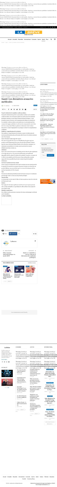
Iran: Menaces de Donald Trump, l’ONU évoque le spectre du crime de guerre (47, 133)
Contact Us (25, 27)
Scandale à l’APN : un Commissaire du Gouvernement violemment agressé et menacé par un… (35, 372)
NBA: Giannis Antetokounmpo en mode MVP (9, 254)
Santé (43, 39)
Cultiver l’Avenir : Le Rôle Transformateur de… (22, 404)
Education (52, 476)
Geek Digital (47, 483)
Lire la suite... (4, 359)
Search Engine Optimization (42, 484)
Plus (47, 39)
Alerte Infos (20, 27)
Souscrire (50, 155)
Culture (41, 476)
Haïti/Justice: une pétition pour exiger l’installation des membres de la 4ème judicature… (34, 397)
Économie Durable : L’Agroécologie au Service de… (21, 371)
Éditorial (46, 476)
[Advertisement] (28, 54)
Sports (39, 39)
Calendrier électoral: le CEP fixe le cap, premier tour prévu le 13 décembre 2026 (47, 109)
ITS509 (53, 483)
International (27, 39)
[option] (7, 378)
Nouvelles (20, 39)
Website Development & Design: (38, 483)
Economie (34, 39)
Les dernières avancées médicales (12, 230)
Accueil (16, 27)
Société (5, 266)
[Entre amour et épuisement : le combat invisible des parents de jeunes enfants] (8, 269)
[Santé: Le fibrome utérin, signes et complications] (31, 269)
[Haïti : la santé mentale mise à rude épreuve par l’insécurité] (19, 269)
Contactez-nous (31, 478)
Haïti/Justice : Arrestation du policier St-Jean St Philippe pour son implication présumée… (35, 406)
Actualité (15, 39)
